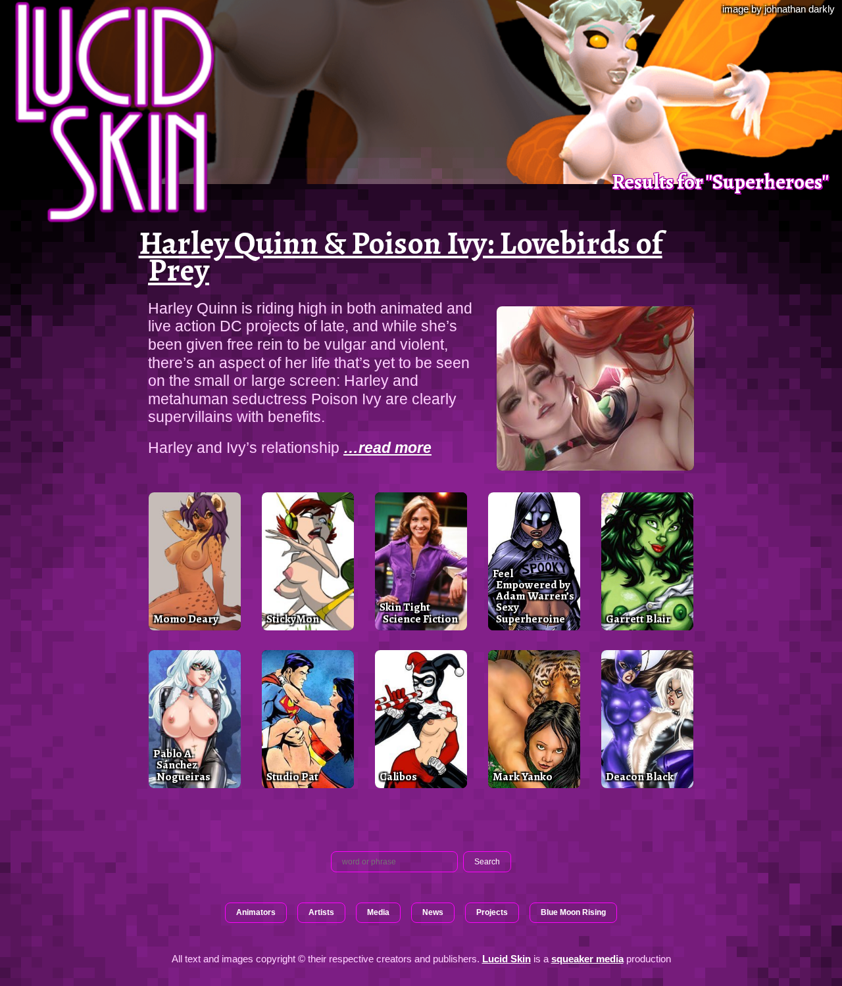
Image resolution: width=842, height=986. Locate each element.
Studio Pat (292, 776)
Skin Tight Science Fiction (419, 612)
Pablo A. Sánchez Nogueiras (181, 764)
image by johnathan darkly (778, 8)
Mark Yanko (523, 776)
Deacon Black (640, 776)
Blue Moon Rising (573, 912)
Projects (492, 912)
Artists (321, 912)
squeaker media (587, 958)
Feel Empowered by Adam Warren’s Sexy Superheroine (533, 595)
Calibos (398, 776)
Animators (256, 912)
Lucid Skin (506, 958)
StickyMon (292, 618)
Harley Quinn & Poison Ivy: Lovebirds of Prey (400, 257)
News (432, 912)
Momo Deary (185, 618)
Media (378, 912)
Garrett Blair (638, 618)
